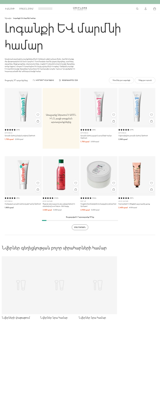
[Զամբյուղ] (154, 8)
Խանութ (10, 8)
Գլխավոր (8, 18)
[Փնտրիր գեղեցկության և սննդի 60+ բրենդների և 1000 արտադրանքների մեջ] (137, 8)
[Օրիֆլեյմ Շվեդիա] (80, 8)
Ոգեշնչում (26, 8)
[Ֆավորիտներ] (38, 114)
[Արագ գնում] (38, 121)
